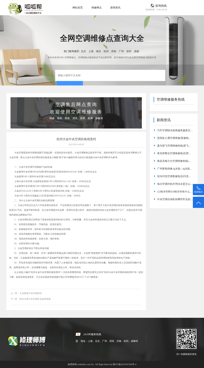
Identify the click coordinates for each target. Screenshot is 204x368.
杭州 (106, 51)
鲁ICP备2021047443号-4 (124, 364)
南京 (98, 51)
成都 (136, 51)
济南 (113, 51)
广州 (121, 51)
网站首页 (78, 7)
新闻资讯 (115, 7)
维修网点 (96, 7)
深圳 (128, 51)
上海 (91, 51)
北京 (83, 51)
